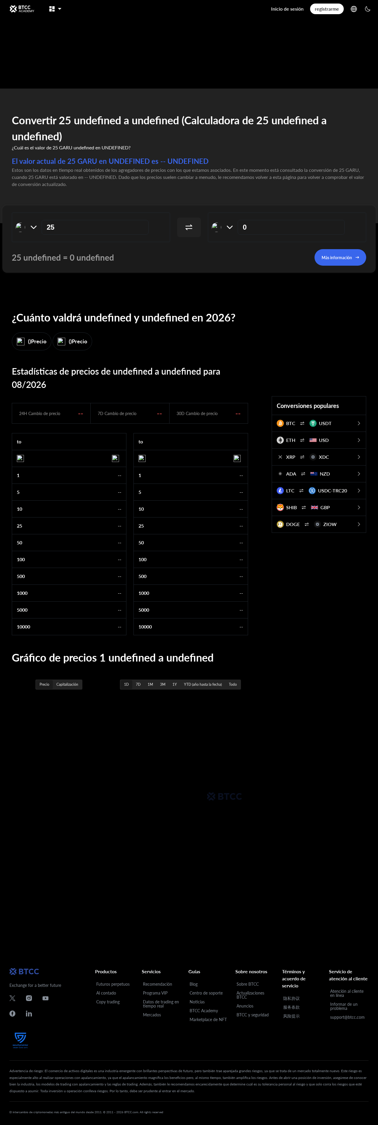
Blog (194, 984)
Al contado (106, 992)
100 (21, 559)
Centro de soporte (206, 992)
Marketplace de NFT (208, 1019)
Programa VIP (155, 992)
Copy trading (108, 1001)
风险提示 (291, 1015)
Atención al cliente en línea (347, 993)
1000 (22, 593)
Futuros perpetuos (113, 984)
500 (21, 576)
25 (19, 525)
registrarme (327, 9)
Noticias (197, 1001)
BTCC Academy (204, 1010)
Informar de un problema (344, 1006)
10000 (23, 626)
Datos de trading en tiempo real (161, 1003)
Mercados (152, 1014)
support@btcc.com (347, 1017)
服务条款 (291, 1007)
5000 (22, 610)
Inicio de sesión (287, 9)
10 (19, 509)
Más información (337, 257)
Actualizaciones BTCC (250, 995)
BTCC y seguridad (253, 1014)
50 (19, 542)
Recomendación (157, 984)
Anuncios (245, 1005)
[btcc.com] (22, 8)
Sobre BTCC (248, 984)
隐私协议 (291, 998)
